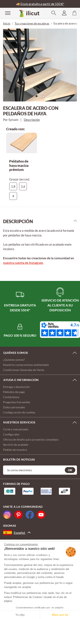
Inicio (6, 23)
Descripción (32, 119)
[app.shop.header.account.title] (64, 13)
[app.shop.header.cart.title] (74, 13)
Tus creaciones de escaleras (32, 23)
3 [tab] (44, 97)
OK (70, 470)
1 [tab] (37, 97)
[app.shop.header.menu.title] (5, 13)
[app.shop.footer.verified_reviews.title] (60, 329)
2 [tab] (41, 97)
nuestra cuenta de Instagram (23, 263)
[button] (53, 13)
